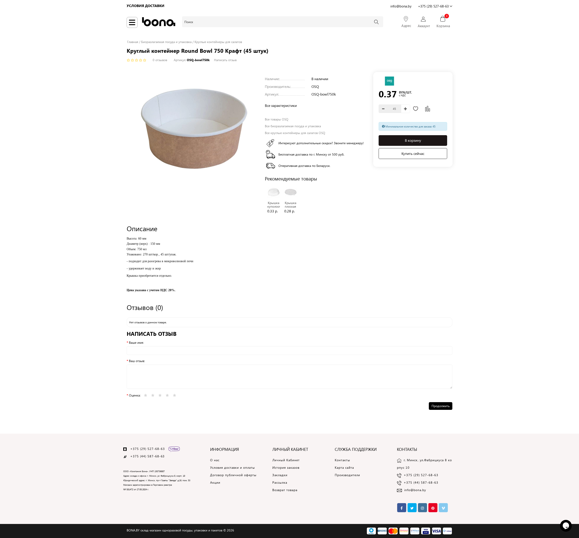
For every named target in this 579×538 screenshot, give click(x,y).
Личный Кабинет (286, 460)
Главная (132, 42)
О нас (214, 460)
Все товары (276, 119)
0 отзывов (160, 60)
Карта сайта (344, 467)
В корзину (413, 140)
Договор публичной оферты (233, 475)
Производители (347, 475)
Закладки (279, 475)
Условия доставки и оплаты (232, 467)
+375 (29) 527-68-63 (147, 449)
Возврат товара (284, 490)
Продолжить (441, 406)
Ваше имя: (136, 342)
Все (293, 126)
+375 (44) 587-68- (145, 456)
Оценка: (134, 395)
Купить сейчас (412, 153)
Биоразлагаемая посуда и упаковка (166, 42)
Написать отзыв (225, 60)
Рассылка (279, 482)
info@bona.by (415, 490)
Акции (215, 482)
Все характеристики (281, 105)
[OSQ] (389, 81)
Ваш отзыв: (137, 361)
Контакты (342, 460)
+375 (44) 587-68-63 (421, 482)
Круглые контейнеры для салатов (218, 42)
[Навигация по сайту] (132, 22)
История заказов (285, 467)
